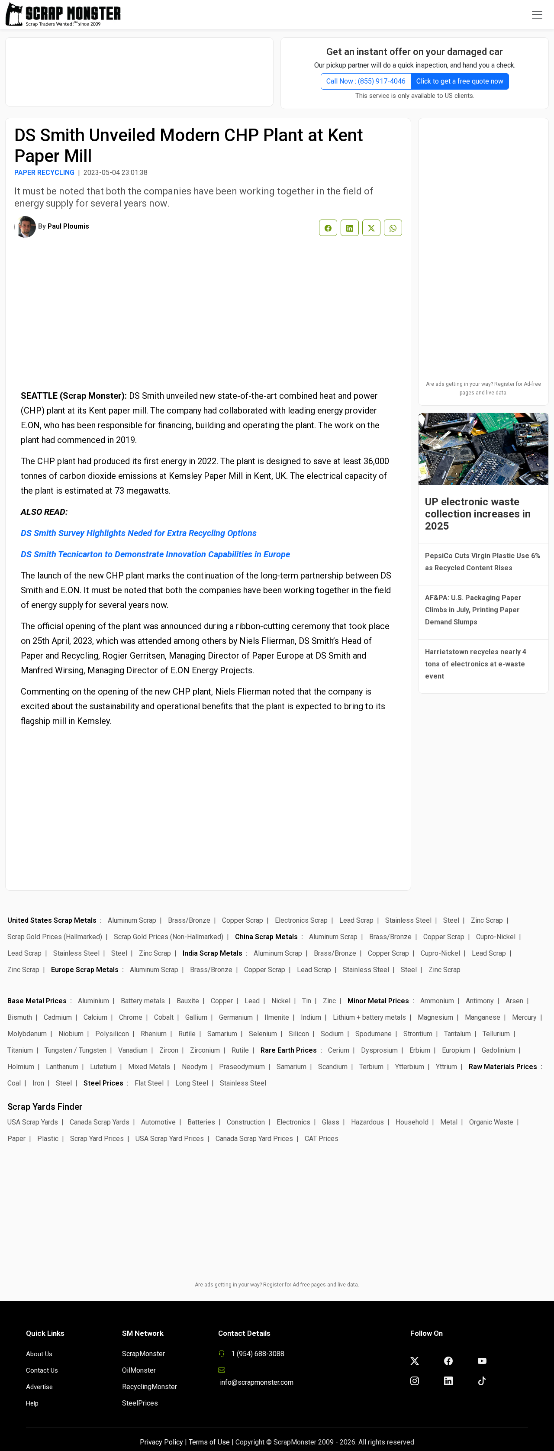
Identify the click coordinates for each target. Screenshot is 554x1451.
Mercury (524, 1017)
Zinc (329, 1001)
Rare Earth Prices (289, 1050)
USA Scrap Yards (32, 1122)
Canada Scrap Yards (99, 1122)
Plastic (47, 1138)
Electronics (293, 1122)
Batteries (201, 1122)
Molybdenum (27, 1034)
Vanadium (133, 1050)
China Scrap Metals (266, 937)
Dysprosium (379, 1050)
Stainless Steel (408, 920)
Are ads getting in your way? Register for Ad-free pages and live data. (483, 388)
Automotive (158, 1122)
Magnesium (435, 1017)
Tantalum (457, 1034)
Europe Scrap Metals (85, 970)
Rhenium (154, 1034)
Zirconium (205, 1050)
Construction (246, 1122)
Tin (306, 1001)
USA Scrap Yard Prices (169, 1138)
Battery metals (143, 1001)
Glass (330, 1122)
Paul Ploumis (68, 226)
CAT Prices (321, 1138)
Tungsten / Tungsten (75, 1050)
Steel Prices (103, 1083)
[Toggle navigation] (537, 14)
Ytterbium (409, 1067)
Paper (16, 1138)
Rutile (187, 1034)
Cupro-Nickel (495, 937)
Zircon (168, 1050)
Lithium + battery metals (369, 1017)
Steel (451, 920)
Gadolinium (498, 1050)
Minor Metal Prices (378, 1001)
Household (412, 1122)
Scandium (333, 1067)
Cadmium (58, 1017)
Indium (311, 1017)
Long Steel (191, 1083)
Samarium (222, 1034)
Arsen (514, 1001)
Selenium (263, 1034)
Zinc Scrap (487, 920)
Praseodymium (242, 1067)
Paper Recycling (44, 172)
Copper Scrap (242, 920)
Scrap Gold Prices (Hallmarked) (54, 937)
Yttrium (446, 1067)
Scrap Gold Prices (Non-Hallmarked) (168, 937)
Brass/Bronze (189, 920)
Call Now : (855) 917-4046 (366, 81)
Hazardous (367, 1122)
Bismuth (19, 1017)
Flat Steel (149, 1083)
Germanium (236, 1017)
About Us (39, 1354)
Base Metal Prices (37, 1001)
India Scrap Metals (212, 953)
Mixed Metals (149, 1067)
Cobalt (164, 1017)
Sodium (332, 1034)
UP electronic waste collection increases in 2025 (478, 514)
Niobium (71, 1034)
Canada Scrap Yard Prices (254, 1138)
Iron (38, 1083)
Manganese (482, 1017)
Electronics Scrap (301, 920)
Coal (14, 1083)
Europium (456, 1050)
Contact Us (42, 1370)
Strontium (417, 1034)
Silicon (299, 1034)
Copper (222, 1001)
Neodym (194, 1067)
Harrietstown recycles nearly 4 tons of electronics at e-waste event (475, 664)
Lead (252, 1001)
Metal (448, 1122)
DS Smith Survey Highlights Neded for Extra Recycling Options (139, 533)
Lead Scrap (356, 920)
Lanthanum (62, 1067)
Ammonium (437, 1001)
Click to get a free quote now (459, 81)
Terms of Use (209, 1442)
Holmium (20, 1067)
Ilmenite (276, 1017)
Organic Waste (491, 1122)
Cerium (338, 1050)
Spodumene (373, 1034)
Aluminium (93, 1001)
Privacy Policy (161, 1442)
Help (32, 1403)
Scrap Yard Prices (97, 1138)
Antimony (480, 1001)
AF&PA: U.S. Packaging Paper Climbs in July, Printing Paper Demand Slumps (473, 610)
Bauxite (188, 1001)
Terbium (371, 1067)
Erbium (419, 1050)
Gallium (196, 1017)
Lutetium (103, 1067)
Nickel (280, 1001)
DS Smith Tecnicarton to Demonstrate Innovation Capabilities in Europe (155, 554)
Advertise (39, 1387)
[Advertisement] (139, 67)
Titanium (20, 1050)
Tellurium (496, 1034)
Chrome (130, 1017)
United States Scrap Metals (52, 920)
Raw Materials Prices (503, 1067)
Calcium (95, 1017)
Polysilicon (112, 1034)
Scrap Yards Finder (45, 1107)
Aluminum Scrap (132, 920)
